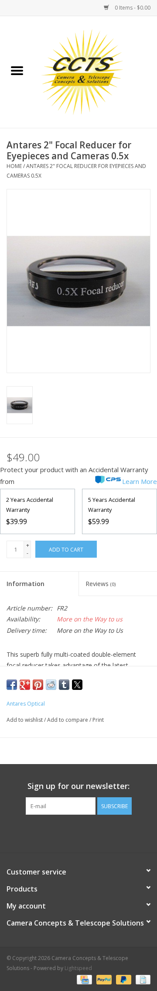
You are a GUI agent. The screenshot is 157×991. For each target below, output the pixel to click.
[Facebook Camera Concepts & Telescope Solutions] (63, 833)
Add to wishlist (25, 720)
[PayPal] (103, 979)
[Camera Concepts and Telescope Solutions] (95, 71)
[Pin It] (38, 684)
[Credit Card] (83, 979)
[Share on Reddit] (51, 684)
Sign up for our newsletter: (78, 786)
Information (25, 584)
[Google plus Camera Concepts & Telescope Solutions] (78, 833)
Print (98, 720)
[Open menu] (17, 70)
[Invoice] (141, 979)
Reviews (100, 584)
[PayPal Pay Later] (123, 979)
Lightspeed (78, 968)
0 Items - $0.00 (131, 7)
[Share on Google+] (25, 684)
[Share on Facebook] (12, 684)
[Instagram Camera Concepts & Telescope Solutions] (94, 833)
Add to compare (68, 720)
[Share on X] (77, 684)
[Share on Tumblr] (64, 684)
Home (14, 166)
